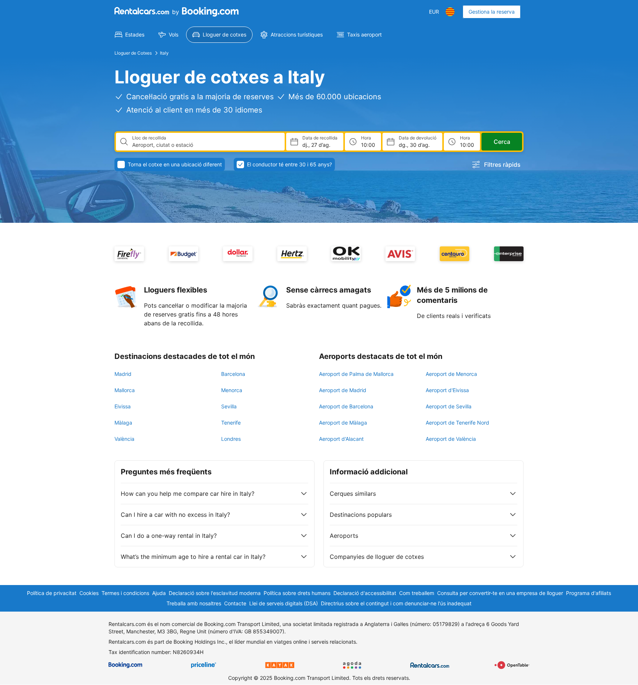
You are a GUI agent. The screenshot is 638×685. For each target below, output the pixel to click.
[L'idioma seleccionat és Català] (450, 11)
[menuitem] (130, 35)
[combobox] (205, 145)
